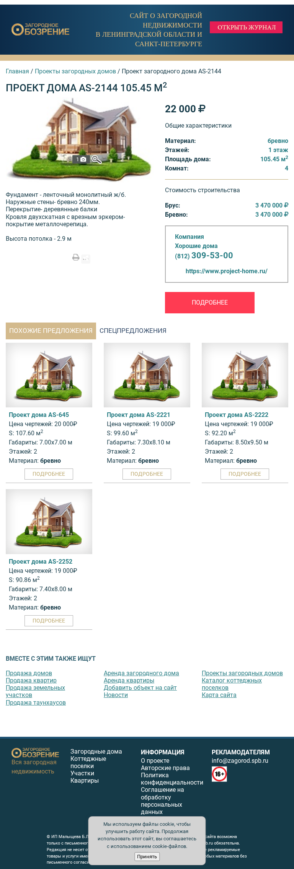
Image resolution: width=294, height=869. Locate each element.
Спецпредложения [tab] (133, 330)
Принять (147, 856)
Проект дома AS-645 (39, 414)
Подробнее (210, 302)
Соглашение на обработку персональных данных (162, 800)
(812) (204, 256)
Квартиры (84, 780)
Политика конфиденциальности (172, 779)
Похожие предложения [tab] (51, 330)
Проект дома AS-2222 (236, 414)
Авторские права (165, 768)
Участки (82, 773)
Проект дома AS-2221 (138, 414)
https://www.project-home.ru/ (227, 271)
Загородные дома (96, 751)
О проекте (155, 760)
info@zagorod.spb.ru (240, 760)
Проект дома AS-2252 (40, 561)
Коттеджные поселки (88, 762)
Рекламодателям (241, 752)
